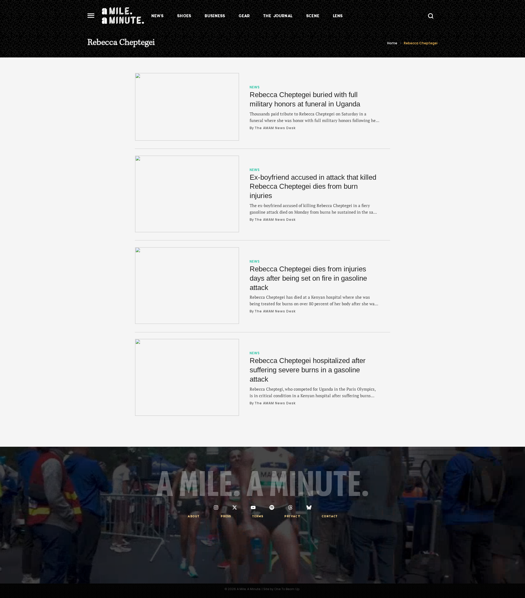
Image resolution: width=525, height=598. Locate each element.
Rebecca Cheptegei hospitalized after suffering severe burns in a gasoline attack (308, 369)
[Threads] (290, 507)
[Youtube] (253, 507)
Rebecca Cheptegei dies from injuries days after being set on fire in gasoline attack (308, 278)
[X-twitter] (234, 507)
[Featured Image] (187, 107)
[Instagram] (216, 507)
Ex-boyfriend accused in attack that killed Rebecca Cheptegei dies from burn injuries (313, 186)
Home (392, 43)
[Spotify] (271, 507)
